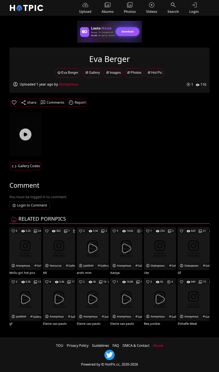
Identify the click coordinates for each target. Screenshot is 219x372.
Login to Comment (32, 205)
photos (136, 72)
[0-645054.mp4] (25, 134)
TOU (59, 345)
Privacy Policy (78, 345)
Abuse (158, 345)
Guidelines (100, 345)
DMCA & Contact (136, 345)
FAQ (115, 345)
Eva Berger (69, 72)
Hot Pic (156, 72)
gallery (94, 72)
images (115, 72)
